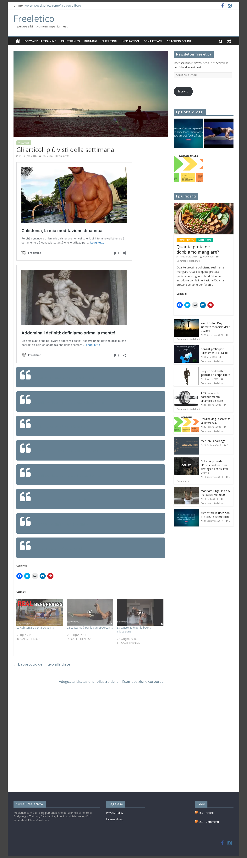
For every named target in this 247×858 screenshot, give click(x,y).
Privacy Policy (114, 812)
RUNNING (90, 41)
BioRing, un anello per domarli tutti (65, 377)
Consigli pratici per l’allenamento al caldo (214, 351)
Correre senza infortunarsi (57, 548)
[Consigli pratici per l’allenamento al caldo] (186, 347)
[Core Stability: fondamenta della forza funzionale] (218, 135)
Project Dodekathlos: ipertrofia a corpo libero (52, 5)
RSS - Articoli (206, 812)
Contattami (153, 41)
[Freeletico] (18, 41)
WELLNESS (23, 142)
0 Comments (62, 156)
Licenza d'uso (114, 819)
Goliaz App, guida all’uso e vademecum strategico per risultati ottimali (214, 466)
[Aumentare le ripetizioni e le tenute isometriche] (188, 135)
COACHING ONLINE (179, 41)
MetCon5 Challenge (213, 441)
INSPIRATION (130, 41)
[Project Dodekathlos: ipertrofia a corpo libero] (186, 369)
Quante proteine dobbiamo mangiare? (198, 249)
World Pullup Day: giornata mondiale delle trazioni (215, 326)
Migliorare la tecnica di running (61, 499)
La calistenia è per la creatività (35, 627)
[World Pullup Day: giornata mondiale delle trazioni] (186, 321)
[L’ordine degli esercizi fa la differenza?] (186, 417)
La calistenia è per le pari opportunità (67, 475)
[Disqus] (91, 738)
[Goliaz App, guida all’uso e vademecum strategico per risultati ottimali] (186, 459)
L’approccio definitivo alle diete (61, 524)
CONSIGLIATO (186, 240)
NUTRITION (109, 41)
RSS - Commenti (208, 822)
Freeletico (34, 18)
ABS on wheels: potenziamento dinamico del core (212, 397)
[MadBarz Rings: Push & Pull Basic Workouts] (186, 489)
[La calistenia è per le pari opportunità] (90, 612)
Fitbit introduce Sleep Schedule (61, 426)
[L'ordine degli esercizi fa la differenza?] (188, 168)
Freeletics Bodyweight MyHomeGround (68, 451)
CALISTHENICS (70, 41)
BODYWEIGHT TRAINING (40, 41)
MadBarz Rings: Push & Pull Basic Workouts (215, 493)
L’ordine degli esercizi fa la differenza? (215, 421)
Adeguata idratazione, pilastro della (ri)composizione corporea (113, 681)
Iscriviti (183, 91)
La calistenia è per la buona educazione (68, 402)
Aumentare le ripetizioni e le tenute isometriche (215, 515)
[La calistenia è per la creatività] (39, 612)
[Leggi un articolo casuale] (229, 41)
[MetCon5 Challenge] (186, 439)
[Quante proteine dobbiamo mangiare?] (203, 205)
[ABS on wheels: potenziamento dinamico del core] (186, 391)
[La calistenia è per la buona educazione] (140, 612)
